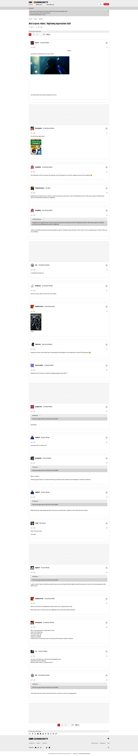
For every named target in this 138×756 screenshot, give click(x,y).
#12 (106, 442)
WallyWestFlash (39, 307)
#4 (106, 192)
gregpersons (38, 407)
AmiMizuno (38, 286)
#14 (106, 497)
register (35, 15)
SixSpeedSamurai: (37, 219)
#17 (106, 603)
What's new (39, 4)
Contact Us (44, 743)
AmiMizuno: (35, 415)
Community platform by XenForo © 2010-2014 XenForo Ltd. (59, 753)
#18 (106, 627)
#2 (106, 133)
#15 (106, 527)
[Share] (106, 43)
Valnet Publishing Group (85, 753)
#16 (106, 572)
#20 (106, 680)
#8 (106, 311)
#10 (106, 370)
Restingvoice (38, 128)
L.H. (36, 651)
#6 (106, 269)
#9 (106, 349)
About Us (38, 743)
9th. (36, 265)
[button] (42, 4)
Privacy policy (102, 743)
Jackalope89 (38, 458)
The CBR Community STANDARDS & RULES (59, 11)
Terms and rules (94, 743)
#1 (106, 47)
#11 (106, 411)
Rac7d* (31, 27)
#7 (106, 290)
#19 (106, 656)
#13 (106, 463)
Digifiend (37, 568)
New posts (31, 8)
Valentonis (38, 344)
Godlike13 (37, 438)
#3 (106, 171)
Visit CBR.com (50, 4)
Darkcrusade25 (39, 365)
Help (49, 13)
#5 (106, 215)
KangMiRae (38, 167)
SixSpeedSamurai (39, 188)
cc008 (36, 523)
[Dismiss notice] (107, 11)
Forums (31, 4)
